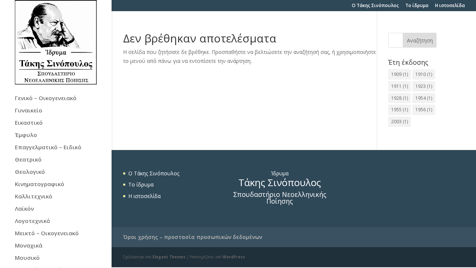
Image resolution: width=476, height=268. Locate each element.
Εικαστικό (29, 123)
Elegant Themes (169, 256)
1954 (423, 98)
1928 (399, 98)
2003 (399, 121)
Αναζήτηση (420, 40)
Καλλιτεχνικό (33, 197)
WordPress (234, 256)
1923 (423, 86)
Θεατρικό (28, 160)
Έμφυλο (26, 135)
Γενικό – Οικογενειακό (46, 98)
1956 (423, 109)
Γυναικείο (28, 111)
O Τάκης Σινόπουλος (375, 6)
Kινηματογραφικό (39, 184)
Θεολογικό (30, 172)
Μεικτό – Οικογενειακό (47, 233)
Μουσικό (27, 258)
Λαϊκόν (24, 209)
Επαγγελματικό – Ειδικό (48, 147)
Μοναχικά (28, 246)
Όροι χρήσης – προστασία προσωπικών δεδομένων (192, 236)
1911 (399, 86)
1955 (399, 109)
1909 (399, 74)
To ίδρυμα (416, 6)
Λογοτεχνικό (32, 221)
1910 (423, 74)
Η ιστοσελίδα (450, 6)
